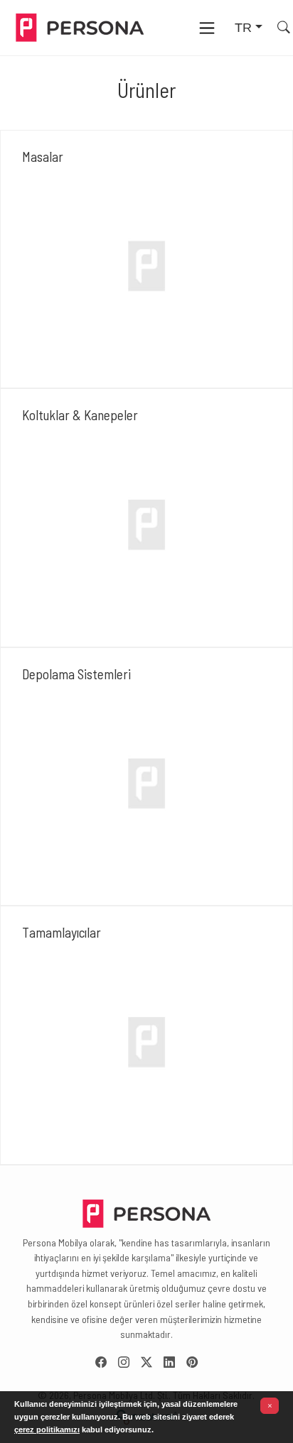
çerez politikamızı (47, 1429)
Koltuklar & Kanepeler (80, 415)
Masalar (42, 156)
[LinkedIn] (175, 1362)
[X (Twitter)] (152, 1362)
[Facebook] (106, 1362)
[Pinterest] (192, 1362)
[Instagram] (129, 1362)
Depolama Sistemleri (76, 674)
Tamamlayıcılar (61, 932)
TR (243, 28)
